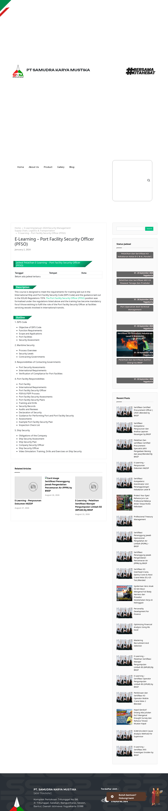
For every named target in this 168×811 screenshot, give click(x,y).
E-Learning (29, 228)
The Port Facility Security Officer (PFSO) (65, 298)
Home (20, 167)
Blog (71, 167)
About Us (34, 167)
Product (48, 167)
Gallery (60, 167)
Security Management (59, 228)
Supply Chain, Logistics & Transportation (35, 230)
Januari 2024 (41, 228)
